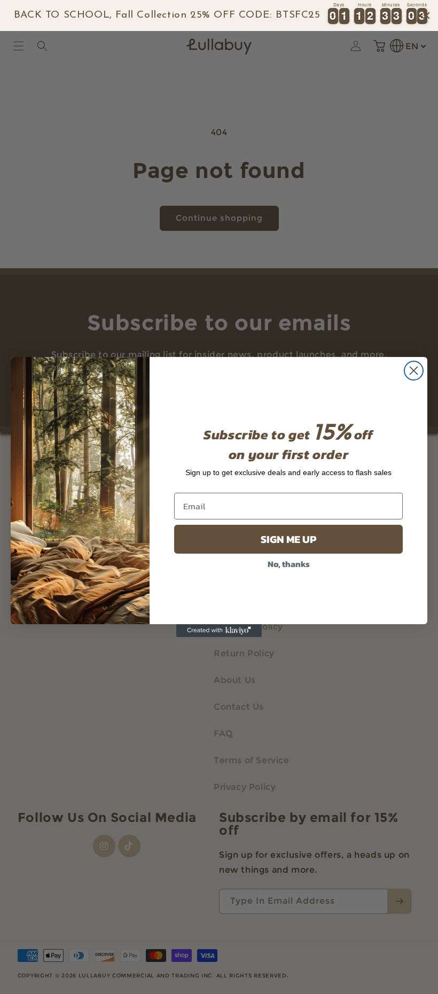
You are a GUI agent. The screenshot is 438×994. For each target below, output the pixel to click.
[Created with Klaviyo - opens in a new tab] (219, 630)
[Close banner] (426, 15)
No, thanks (289, 563)
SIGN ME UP (288, 539)
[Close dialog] (413, 370)
